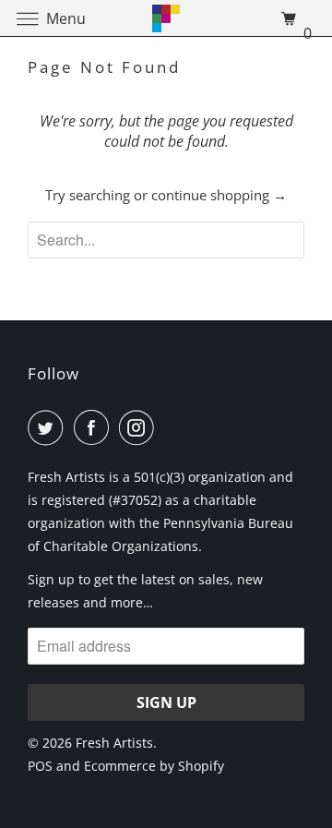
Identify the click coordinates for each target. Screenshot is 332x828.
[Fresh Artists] (166, 18)
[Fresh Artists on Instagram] (140, 427)
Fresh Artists (114, 742)
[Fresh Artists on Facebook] (95, 427)
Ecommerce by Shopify (154, 765)
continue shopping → (219, 195)
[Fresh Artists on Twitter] (49, 427)
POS (40, 765)
